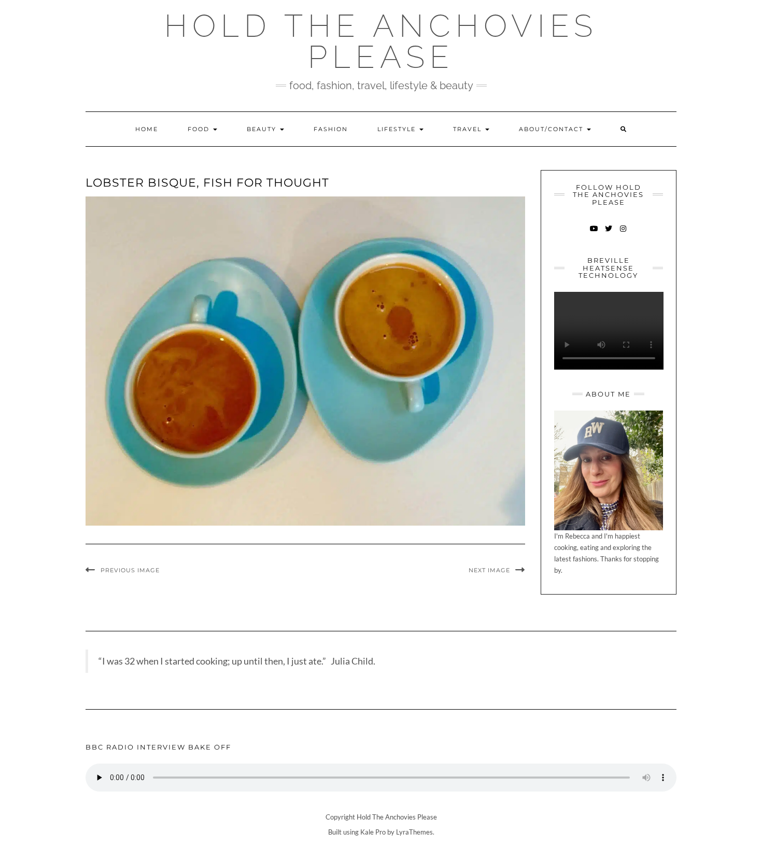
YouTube (593, 233)
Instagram (622, 233)
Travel (468, 129)
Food (200, 129)
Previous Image (130, 570)
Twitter (608, 233)
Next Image (489, 570)
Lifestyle (397, 129)
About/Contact (552, 129)
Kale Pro (373, 832)
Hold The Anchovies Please (381, 41)
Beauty (263, 129)
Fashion (331, 129)
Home (146, 129)
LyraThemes (414, 832)
